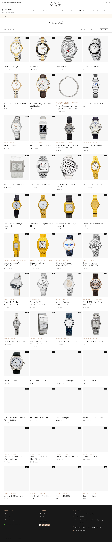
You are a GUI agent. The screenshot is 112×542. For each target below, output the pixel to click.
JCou (5, 101)
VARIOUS (58, 454)
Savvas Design (97, 11)
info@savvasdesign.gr (8, 12)
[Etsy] (48, 525)
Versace (32, 142)
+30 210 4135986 (8, 9)
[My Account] (103, 2)
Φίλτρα (105, 29)
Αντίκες (73, 11)
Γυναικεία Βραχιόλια (62, 102)
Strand (58, 260)
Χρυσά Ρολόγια (100, 181)
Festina (6, 64)
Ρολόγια (27, 11)
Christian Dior (8, 415)
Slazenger (86, 493)
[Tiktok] (45, 525)
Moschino (33, 338)
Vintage (85, 181)
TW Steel (59, 181)
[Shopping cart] (109, 2)
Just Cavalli (8, 181)
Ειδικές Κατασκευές (84, 11)
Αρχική (20, 11)
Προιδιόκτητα (60, 142)
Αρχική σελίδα (5, 16)
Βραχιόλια (69, 101)
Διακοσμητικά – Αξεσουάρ (60, 11)
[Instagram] (43, 525)
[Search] (106, 2)
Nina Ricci (86, 378)
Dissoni (32, 64)
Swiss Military (34, 101)
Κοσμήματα (36, 11)
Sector (85, 64)
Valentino (59, 378)
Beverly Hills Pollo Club (91, 299)
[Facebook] (40, 525)
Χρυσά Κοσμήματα (63, 103)
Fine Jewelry (46, 11)
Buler (32, 415)
